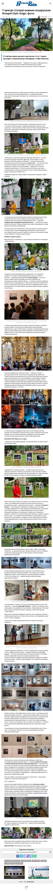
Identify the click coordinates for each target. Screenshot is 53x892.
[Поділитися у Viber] (28, 856)
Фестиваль (20, 863)
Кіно (13, 863)
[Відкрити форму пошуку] (50, 3)
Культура (8, 860)
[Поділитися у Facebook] (17, 856)
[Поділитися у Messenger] (31, 856)
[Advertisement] (26, 79)
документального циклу (40, 793)
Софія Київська (26, 860)
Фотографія (36, 860)
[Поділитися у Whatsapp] (35, 856)
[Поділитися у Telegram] (24, 856)
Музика (44, 860)
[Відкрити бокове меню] (2, 3)
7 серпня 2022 (4, 16)
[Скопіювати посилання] (50, 852)
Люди (7, 863)
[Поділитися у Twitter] (21, 856)
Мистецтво (17, 860)
